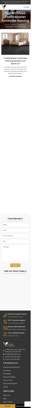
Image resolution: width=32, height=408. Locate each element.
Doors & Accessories (10, 383)
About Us (6, 395)
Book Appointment (23, 406)
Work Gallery (8, 402)
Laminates (6, 370)
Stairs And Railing (9, 377)
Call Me (7, 406)
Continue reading (15, 76)
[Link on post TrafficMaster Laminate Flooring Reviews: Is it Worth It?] (15, 44)
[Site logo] (3, 7)
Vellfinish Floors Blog (18, 24)
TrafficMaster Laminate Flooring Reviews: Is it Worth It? (15, 61)
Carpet (5, 387)
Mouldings (7, 374)
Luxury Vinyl (7, 380)
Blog (4, 398)
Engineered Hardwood (11, 367)
